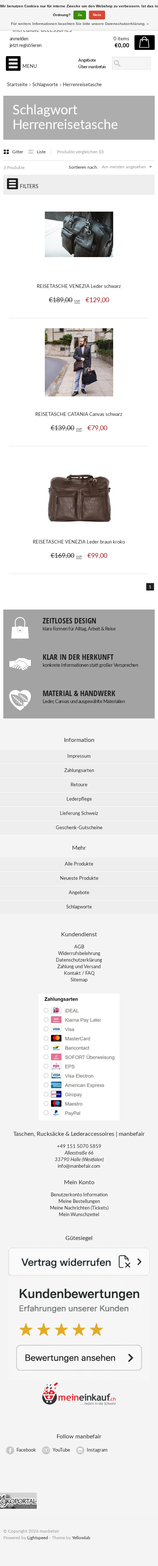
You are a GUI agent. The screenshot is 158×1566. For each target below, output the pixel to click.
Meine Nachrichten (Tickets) (79, 1208)
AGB (79, 947)
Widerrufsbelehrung (79, 953)
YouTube (61, 1450)
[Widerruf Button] (79, 1274)
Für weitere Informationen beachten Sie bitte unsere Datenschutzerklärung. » (80, 24)
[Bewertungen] (79, 1378)
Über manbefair (92, 67)
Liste (41, 152)
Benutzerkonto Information (79, 1195)
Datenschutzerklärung (79, 960)
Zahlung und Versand (79, 967)
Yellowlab (81, 1538)
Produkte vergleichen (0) (80, 152)
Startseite (17, 85)
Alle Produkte (79, 864)
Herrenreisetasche (82, 85)
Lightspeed (37, 1538)
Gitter (18, 152)
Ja (80, 15)
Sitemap (79, 980)
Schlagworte (45, 85)
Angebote (87, 60)
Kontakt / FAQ (79, 973)
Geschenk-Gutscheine (79, 828)
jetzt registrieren (26, 45)
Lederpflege (79, 799)
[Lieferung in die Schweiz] (79, 1404)
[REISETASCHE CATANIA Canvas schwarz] (79, 400)
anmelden (19, 39)
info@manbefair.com (79, 1166)
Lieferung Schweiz (79, 813)
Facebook (26, 1450)
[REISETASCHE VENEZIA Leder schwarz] (79, 272)
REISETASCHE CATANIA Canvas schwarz (78, 414)
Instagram (97, 1450)
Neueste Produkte (79, 878)
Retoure (79, 785)
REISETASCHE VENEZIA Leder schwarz (79, 286)
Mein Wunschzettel (79, 1214)
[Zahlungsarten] (79, 1119)
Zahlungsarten (79, 770)
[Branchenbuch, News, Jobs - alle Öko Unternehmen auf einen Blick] (18, 1507)
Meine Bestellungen (79, 1201)
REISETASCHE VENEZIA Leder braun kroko (79, 542)
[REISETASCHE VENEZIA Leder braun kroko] (79, 528)
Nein (97, 15)
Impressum (79, 756)
